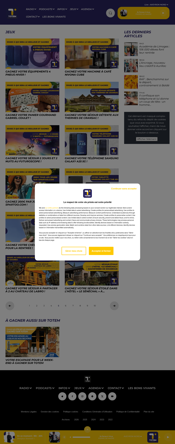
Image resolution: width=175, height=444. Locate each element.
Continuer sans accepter (124, 188)
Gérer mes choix (73, 250)
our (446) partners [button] (52, 208)
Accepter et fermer (101, 250)
